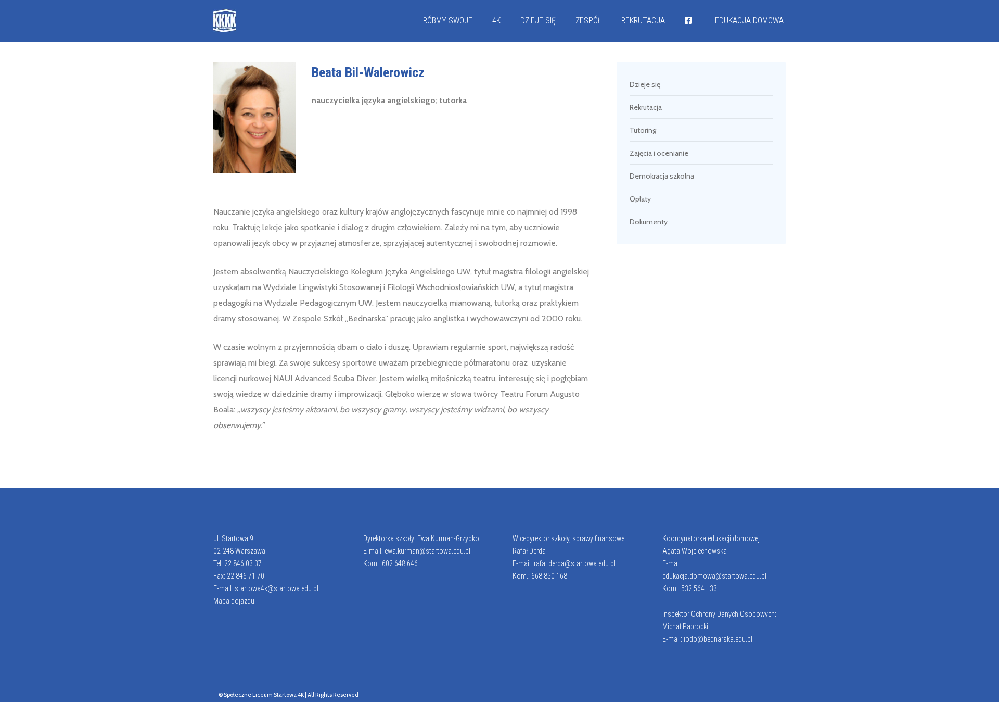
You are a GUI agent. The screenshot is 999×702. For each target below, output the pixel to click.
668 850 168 (549, 576)
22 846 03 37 (243, 563)
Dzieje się (645, 84)
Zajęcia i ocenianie (659, 153)
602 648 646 (400, 563)
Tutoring (643, 130)
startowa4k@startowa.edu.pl (276, 588)
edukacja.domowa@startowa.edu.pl (714, 576)
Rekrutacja (646, 107)
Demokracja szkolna (662, 176)
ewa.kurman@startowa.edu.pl (427, 551)
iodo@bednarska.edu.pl (718, 639)
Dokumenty (649, 222)
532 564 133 (699, 588)
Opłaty (640, 199)
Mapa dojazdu (233, 601)
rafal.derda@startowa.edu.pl (575, 563)
